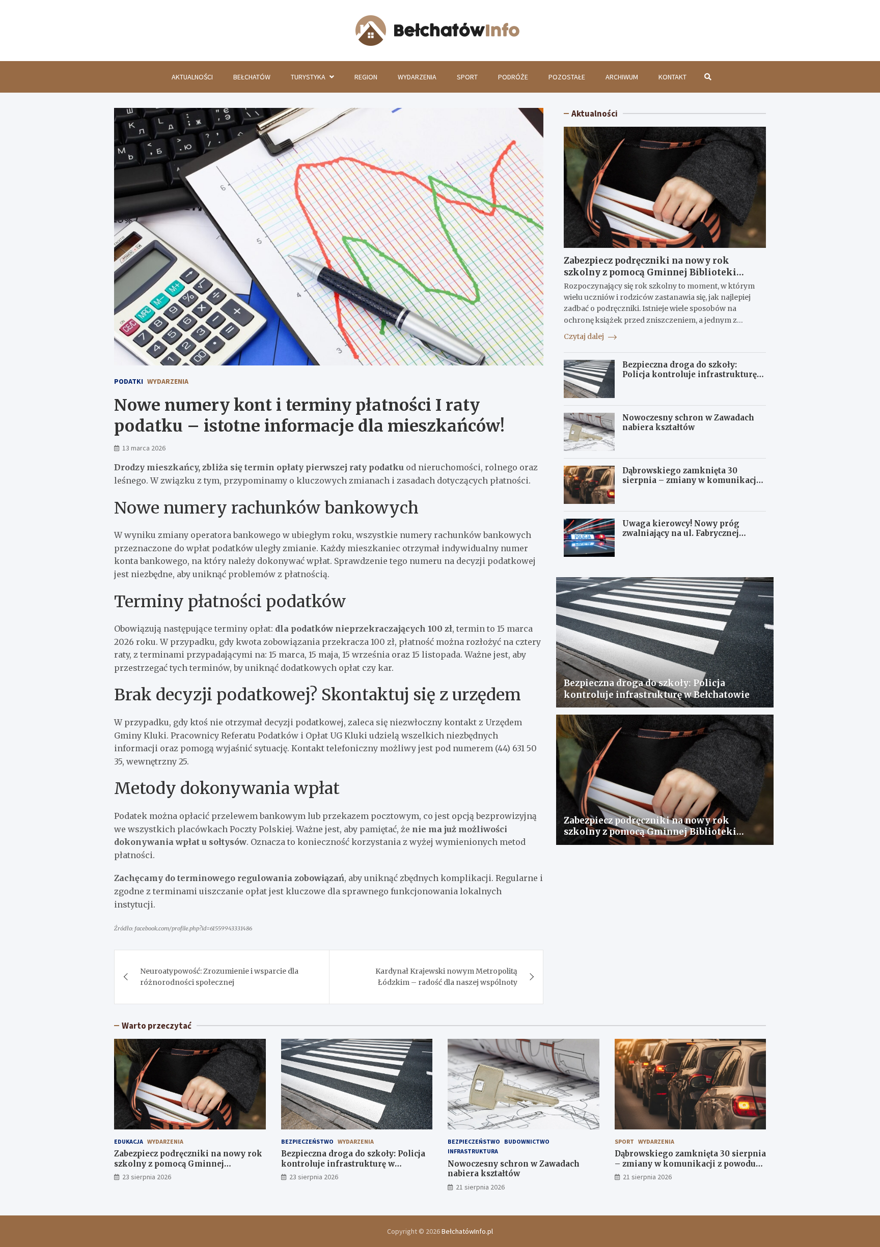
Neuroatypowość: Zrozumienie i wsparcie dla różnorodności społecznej (219, 977)
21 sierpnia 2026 (480, 1187)
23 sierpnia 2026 (146, 1176)
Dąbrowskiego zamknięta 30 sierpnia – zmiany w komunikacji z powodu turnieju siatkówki (693, 480)
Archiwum (622, 76)
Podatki (128, 381)
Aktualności (192, 76)
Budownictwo (526, 1141)
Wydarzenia (417, 76)
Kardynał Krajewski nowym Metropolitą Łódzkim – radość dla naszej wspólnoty (446, 977)
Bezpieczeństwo (307, 1141)
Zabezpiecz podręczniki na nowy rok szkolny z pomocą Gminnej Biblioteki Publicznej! (650, 272)
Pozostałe (566, 76)
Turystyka (308, 76)
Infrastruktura (473, 1151)
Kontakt (672, 76)
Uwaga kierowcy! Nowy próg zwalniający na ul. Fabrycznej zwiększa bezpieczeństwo (680, 533)
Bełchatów (251, 76)
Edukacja (128, 1141)
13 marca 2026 (144, 447)
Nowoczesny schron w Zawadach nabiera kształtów (688, 423)
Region (365, 76)
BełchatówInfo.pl (467, 1231)
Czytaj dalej (585, 336)
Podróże (513, 76)
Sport (467, 76)
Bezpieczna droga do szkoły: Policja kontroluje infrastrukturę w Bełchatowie (693, 374)
